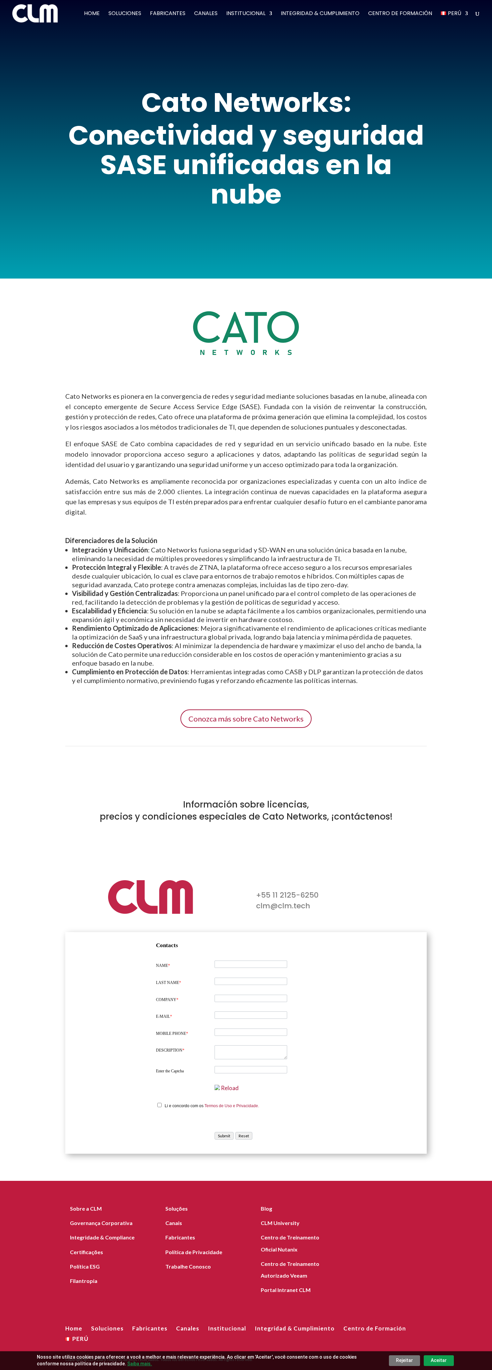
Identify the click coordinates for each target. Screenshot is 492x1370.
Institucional (245, 14)
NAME (163, 965)
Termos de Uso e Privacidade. (231, 1105)
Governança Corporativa (101, 1223)
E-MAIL (164, 1016)
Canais (173, 1223)
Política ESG (85, 1266)
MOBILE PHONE (172, 1033)
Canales (206, 14)
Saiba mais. (139, 1363)
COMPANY (167, 999)
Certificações (86, 1252)
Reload (230, 1087)
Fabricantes (167, 14)
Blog (266, 1208)
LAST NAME (168, 982)
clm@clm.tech (283, 906)
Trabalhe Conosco (188, 1266)
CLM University (280, 1223)
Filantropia (83, 1281)
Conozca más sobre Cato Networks (246, 718)
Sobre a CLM (86, 1208)
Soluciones (124, 14)
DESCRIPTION (170, 1050)
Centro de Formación (400, 14)
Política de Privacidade (193, 1252)
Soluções (176, 1208)
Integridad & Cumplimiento (320, 14)
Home (92, 14)
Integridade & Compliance (102, 1237)
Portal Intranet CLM (286, 1290)
